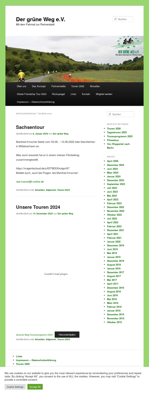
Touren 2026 (77, 86)
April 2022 (112, 222)
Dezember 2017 (115, 272)
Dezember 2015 (115, 314)
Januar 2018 (113, 268)
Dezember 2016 (115, 287)
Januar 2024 (113, 176)
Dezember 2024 (115, 165)
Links (73, 94)
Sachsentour (30, 127)
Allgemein (51, 190)
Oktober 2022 (114, 214)
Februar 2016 (114, 306)
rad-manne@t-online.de (30, 181)
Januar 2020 (113, 241)
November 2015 (115, 318)
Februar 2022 (114, 226)
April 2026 (112, 161)
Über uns (21, 86)
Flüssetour (113, 140)
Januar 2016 (113, 310)
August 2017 (114, 276)
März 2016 (112, 303)
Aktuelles (95, 86)
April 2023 (112, 199)
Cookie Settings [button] (15, 386)
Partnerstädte (58, 86)
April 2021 (112, 234)
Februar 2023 (114, 203)
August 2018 (114, 264)
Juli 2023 (112, 188)
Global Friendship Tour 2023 (31, 94)
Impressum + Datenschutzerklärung (36, 101)
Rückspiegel (58, 94)
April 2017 (112, 283)
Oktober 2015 (114, 322)
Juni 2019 (112, 249)
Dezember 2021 (115, 230)
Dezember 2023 (115, 180)
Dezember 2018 (115, 260)
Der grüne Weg (60, 133)
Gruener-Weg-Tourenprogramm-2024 (34, 334)
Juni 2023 (112, 191)
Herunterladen (67, 334)
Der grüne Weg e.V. (40, 19)
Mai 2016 (112, 299)
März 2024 (112, 172)
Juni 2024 (112, 168)
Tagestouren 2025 (117, 132)
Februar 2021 (114, 237)
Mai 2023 (112, 195)
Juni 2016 (112, 295)
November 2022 (115, 211)
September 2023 (116, 184)
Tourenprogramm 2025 (119, 136)
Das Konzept (39, 86)
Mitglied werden (104, 94)
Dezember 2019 (115, 245)
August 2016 (114, 291)
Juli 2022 (112, 218)
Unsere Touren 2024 (38, 206)
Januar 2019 (113, 257)
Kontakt (86, 94)
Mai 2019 (112, 253)
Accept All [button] (35, 386)
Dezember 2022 (115, 207)
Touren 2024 (63, 190)
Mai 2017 (112, 280)
